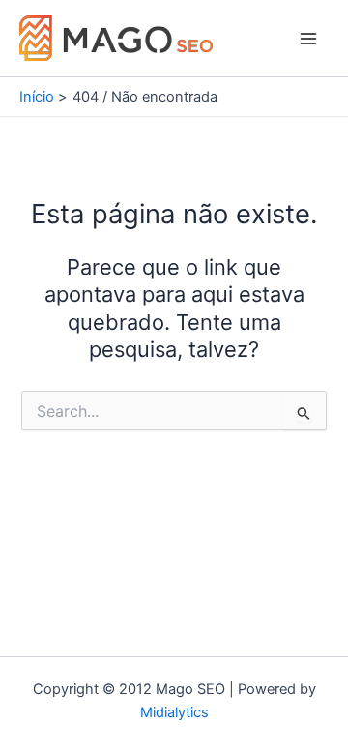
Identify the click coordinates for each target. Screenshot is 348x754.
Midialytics (174, 712)
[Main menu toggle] (308, 38)
